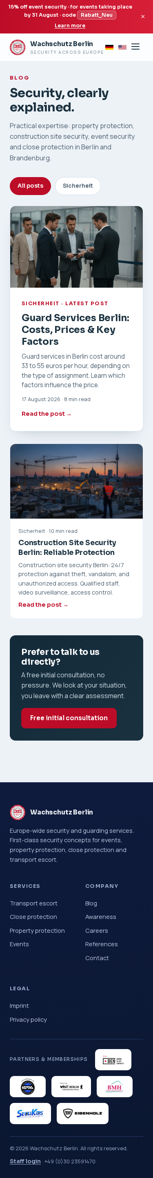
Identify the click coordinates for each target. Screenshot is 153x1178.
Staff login (25, 1161)
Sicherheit (78, 185)
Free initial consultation (69, 718)
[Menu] (135, 47)
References (101, 944)
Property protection (37, 930)
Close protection (33, 916)
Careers (96, 930)
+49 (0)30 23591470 (69, 1161)
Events (19, 944)
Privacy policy (28, 1019)
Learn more (70, 25)
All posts (30, 185)
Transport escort (34, 903)
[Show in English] (122, 47)
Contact (97, 958)
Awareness (100, 916)
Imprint (19, 1005)
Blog (91, 903)
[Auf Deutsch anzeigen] (109, 47)
